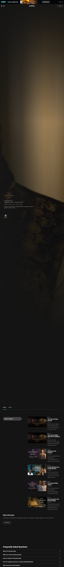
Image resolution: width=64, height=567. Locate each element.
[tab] (4, 408)
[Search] (3, 6)
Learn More (7, 522)
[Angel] (32, 6)
